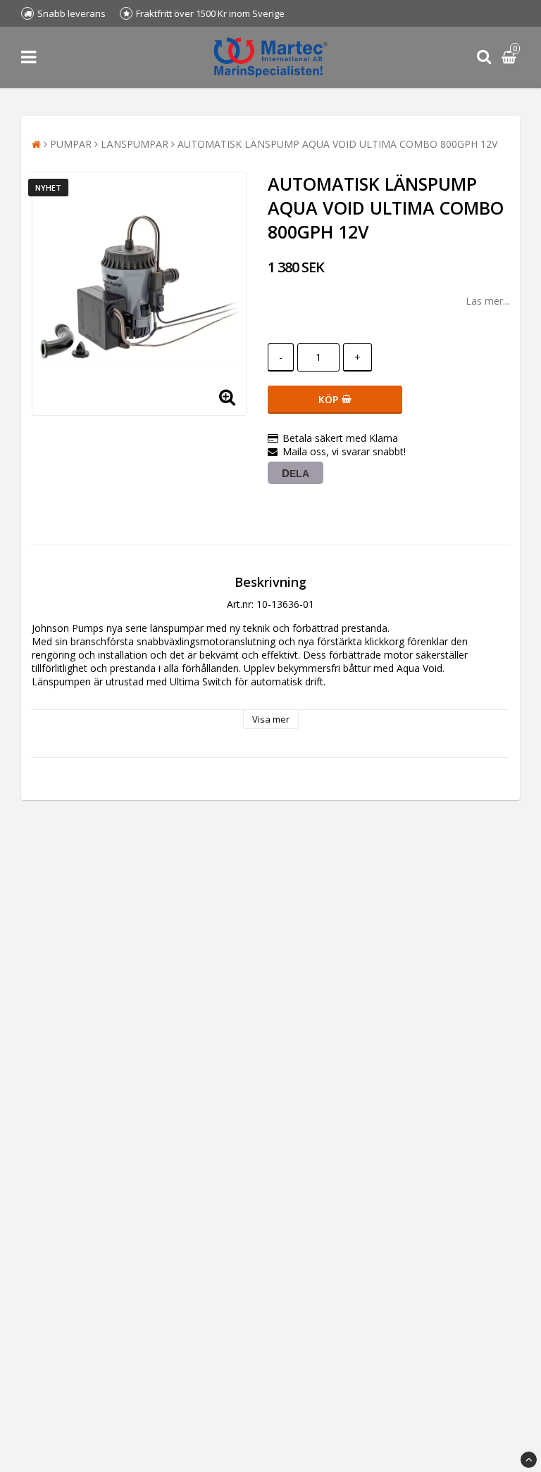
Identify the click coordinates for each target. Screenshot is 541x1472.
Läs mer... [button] (487, 300)
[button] (511, 57)
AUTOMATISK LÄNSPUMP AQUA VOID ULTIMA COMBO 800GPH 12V (337, 144)
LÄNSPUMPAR (134, 144)
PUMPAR (71, 144)
